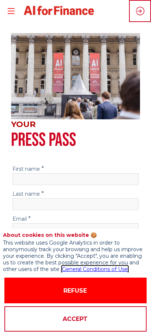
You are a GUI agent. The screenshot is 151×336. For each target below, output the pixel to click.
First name (28, 168)
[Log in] (140, 11)
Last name (28, 193)
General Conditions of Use (95, 269)
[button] (11, 11)
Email (21, 218)
